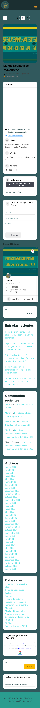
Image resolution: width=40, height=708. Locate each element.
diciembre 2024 (12, 524)
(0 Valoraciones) (13, 76)
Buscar (8, 309)
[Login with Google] (20, 653)
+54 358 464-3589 (12, 170)
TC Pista (9, 623)
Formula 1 (9, 596)
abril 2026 (9, 479)
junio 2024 (10, 542)
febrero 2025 (11, 518)
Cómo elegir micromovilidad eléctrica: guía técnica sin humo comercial (19, 335)
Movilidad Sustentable (15, 611)
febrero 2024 (11, 554)
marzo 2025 (10, 515)
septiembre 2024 (12, 533)
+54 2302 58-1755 (15, 287)
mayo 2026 (10, 476)
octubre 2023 (11, 566)
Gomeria (10, 280)
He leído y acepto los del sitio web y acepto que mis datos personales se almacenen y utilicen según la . (20, 646)
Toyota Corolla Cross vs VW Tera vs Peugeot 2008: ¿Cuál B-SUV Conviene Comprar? (19, 346)
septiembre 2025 (12, 500)
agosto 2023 (10, 569)
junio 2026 (10, 473)
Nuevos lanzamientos (14, 614)
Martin (8, 404)
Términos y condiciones (24, 643)
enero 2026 (10, 488)
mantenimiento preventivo (16, 605)
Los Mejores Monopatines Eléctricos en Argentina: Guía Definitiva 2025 (19, 433)
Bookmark (18, 18)
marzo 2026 (10, 482)
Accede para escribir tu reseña (21, 184)
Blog (7, 587)
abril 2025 (9, 512)
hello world (10, 421)
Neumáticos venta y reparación (17, 73)
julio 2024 (9, 539)
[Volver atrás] (5, 18)
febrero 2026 (11, 485)
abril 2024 (9, 548)
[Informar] (28, 18)
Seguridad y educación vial (17, 617)
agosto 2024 (10, 536)
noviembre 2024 (12, 527)
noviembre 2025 (12, 494)
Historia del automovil (15, 599)
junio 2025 (9, 506)
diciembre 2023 (12, 560)
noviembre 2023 (12, 563)
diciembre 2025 (12, 491)
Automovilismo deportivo (16, 584)
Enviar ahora (13, 235)
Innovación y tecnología (15, 602)
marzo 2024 (10, 551)
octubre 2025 (11, 497)
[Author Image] (8, 276)
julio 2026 (9, 470)
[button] (36, 7)
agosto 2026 (10, 467)
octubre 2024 (11, 530)
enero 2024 (10, 557)
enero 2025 (10, 521)
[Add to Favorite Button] (32, 251)
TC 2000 (9, 620)
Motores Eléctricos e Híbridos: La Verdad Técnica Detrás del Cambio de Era (20, 381)
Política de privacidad (24, 649)
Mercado (9, 608)
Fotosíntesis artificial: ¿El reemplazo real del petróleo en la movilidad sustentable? (19, 358)
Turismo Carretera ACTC (16, 626)
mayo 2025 (10, 509)
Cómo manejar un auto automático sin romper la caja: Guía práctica (18, 370)
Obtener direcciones (15, 136)
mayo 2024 (10, 545)
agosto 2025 (10, 503)
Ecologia (9, 593)
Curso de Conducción (14, 590)
